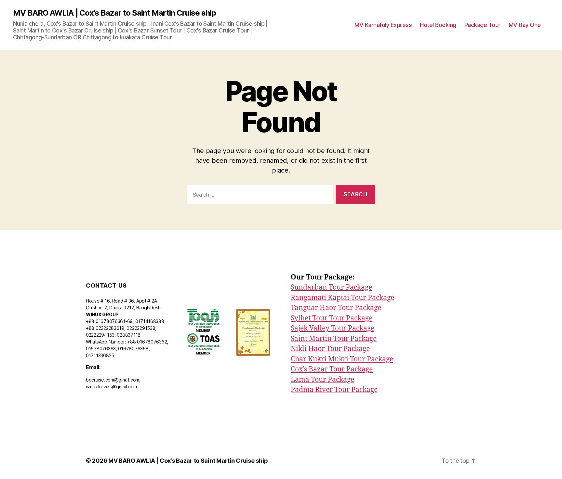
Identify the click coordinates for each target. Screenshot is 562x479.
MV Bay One (525, 24)
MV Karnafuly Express (383, 24)
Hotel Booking (438, 24)
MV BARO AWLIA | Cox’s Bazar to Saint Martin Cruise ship (114, 13)
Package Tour (482, 24)
